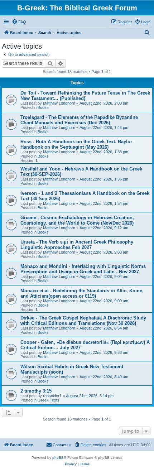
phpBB (58, 458)
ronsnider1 (52, 396)
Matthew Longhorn (59, 103)
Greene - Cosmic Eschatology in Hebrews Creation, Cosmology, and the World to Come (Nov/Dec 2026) (77, 220)
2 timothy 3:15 (36, 391)
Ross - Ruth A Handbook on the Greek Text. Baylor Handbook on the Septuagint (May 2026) (76, 144)
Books (43, 107)
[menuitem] (19, 22)
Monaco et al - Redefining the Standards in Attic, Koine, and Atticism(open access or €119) (82, 293)
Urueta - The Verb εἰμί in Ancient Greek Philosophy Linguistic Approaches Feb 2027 (76, 244)
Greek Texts (48, 400)
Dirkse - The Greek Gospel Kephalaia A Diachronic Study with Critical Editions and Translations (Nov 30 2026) (83, 320)
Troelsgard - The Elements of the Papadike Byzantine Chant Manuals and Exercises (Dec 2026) (79, 120)
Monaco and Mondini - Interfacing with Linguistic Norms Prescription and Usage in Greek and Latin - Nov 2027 (83, 269)
